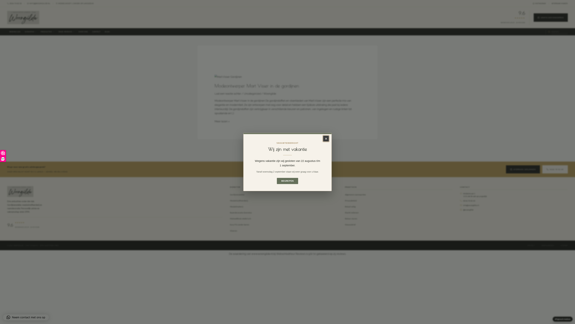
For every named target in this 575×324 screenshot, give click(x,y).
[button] (26, 317)
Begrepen (287, 181)
